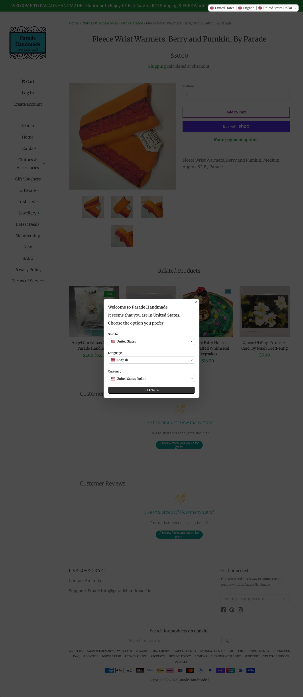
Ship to (113, 334)
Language (115, 353)
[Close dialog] (196, 302)
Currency (114, 371)
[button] (253, 8)
